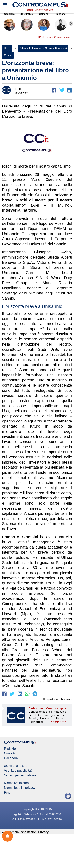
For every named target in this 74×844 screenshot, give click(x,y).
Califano (43, 14)
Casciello (9, 14)
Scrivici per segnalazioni (21, 775)
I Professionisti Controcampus (54, 37)
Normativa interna (16, 783)
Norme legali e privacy (19, 787)
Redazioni (11, 748)
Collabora (11, 758)
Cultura (8, 55)
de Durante (26, 14)
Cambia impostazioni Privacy (28, 832)
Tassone (61, 14)
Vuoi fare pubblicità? (18, 770)
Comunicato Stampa (40, 10)
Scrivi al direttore (15, 765)
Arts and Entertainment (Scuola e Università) (43, 48)
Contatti (9, 753)
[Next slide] (71, 23)
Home (7, 48)
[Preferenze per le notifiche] (7, 836)
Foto (7, 792)
